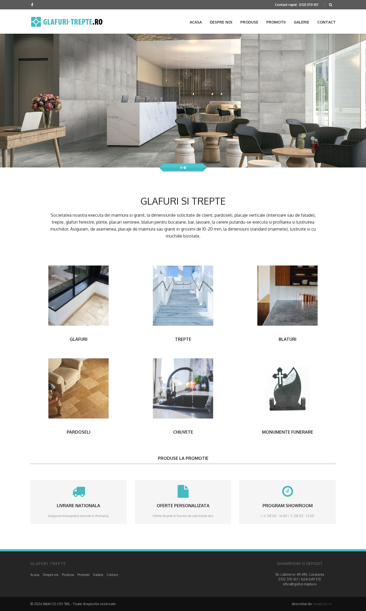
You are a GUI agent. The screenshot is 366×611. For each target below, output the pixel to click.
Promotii (83, 575)
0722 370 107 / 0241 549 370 (299, 579)
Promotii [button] (276, 22)
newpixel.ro (322, 604)
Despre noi (50, 575)
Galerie (98, 575)
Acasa (34, 575)
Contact (112, 575)
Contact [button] (326, 22)
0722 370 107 (309, 5)
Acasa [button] (196, 22)
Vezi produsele (78, 295)
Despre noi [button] (221, 22)
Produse (68, 575)
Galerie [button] (301, 22)
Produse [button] (249, 22)
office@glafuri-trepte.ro (299, 584)
